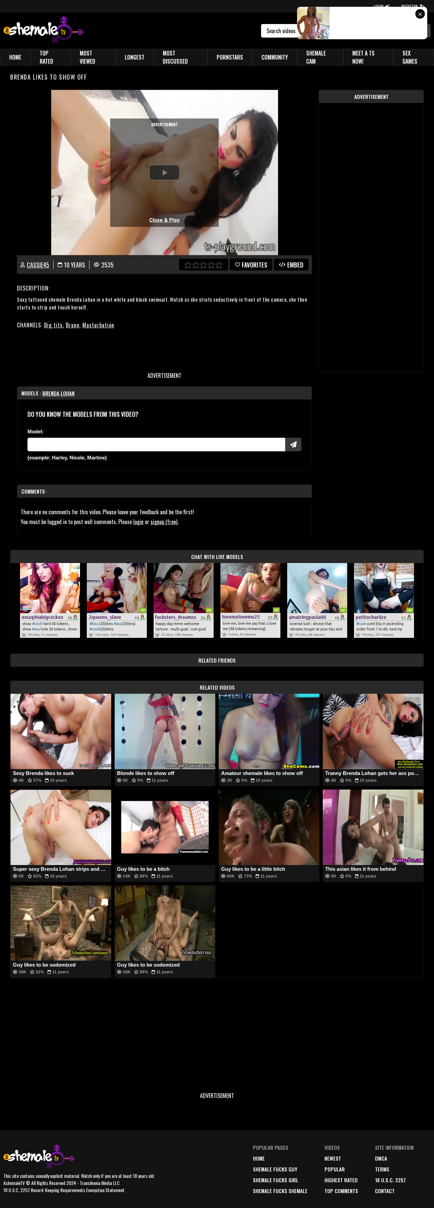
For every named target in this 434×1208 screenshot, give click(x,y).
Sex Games (409, 57)
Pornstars (230, 57)
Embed (295, 264)
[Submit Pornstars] (293, 444)
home (259, 1158)
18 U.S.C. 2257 (390, 1180)
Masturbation (98, 325)
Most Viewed (87, 57)
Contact (385, 1190)
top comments (341, 1190)
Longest (134, 57)
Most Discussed (175, 57)
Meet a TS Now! (363, 57)
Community (274, 57)
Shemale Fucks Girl (275, 1180)
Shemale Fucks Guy (275, 1169)
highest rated (341, 1180)
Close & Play (164, 220)
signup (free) (164, 522)
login (138, 522)
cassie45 (38, 264)
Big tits (53, 325)
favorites (254, 264)
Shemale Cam (316, 57)
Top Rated (46, 57)
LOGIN (378, 6)
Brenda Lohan (58, 393)
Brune (72, 325)
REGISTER (409, 6)
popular (334, 1169)
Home (15, 57)
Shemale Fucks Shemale (280, 1190)
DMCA (381, 1158)
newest (332, 1158)
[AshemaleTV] (43, 30)
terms (382, 1169)
